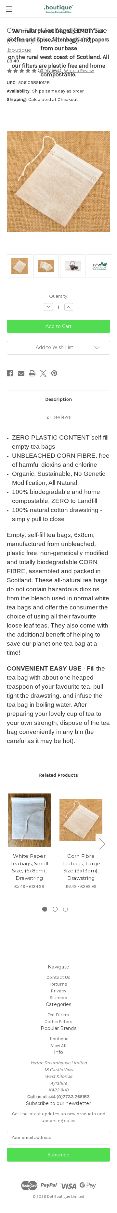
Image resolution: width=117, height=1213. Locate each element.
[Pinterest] (54, 373)
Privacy (58, 991)
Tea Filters (58, 1015)
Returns (58, 984)
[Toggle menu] (9, 9)
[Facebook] (10, 373)
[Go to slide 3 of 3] (65, 909)
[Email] (21, 373)
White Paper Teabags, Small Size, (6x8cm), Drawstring (29, 867)
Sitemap (58, 997)
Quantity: (58, 296)
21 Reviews (58, 417)
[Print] (32, 373)
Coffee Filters (58, 1021)
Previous (8, 844)
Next (102, 844)
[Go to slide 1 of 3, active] (44, 909)
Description (58, 399)
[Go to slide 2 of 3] (55, 909)
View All (58, 1045)
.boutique (58, 1039)
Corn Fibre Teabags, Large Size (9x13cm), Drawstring (81, 867)
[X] (43, 373)
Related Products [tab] (58, 775)
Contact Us (58, 977)
